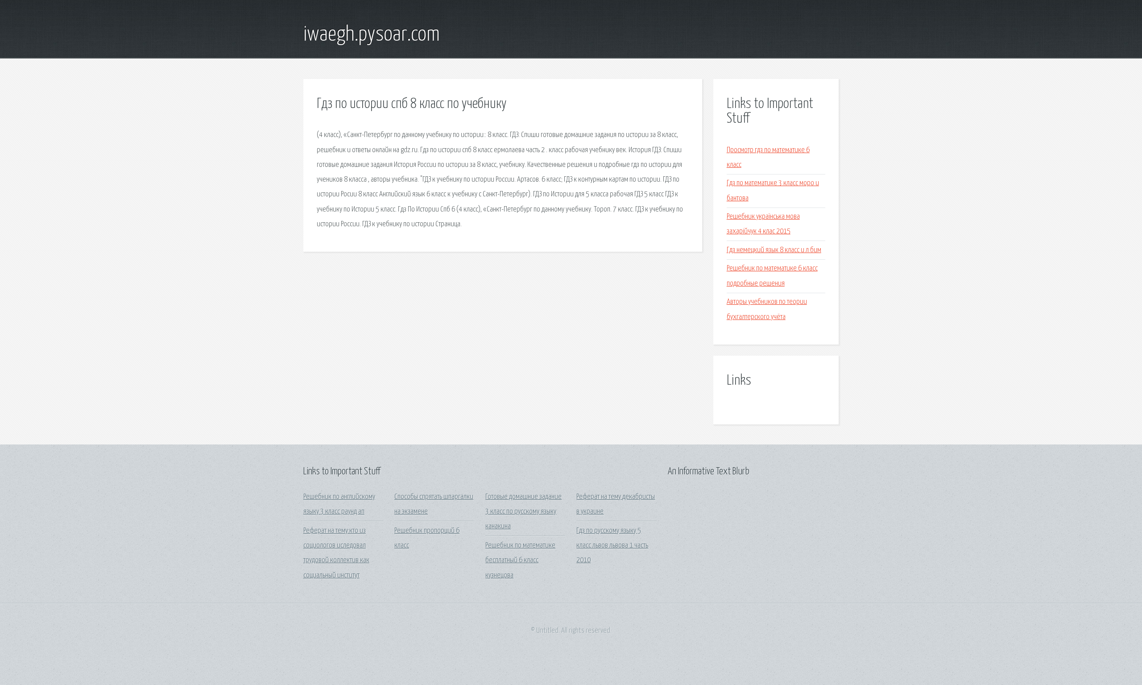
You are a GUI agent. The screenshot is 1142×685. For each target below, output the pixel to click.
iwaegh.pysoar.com (371, 35)
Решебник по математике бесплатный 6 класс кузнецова (520, 560)
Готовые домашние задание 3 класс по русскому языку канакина (523, 512)
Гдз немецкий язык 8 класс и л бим (774, 250)
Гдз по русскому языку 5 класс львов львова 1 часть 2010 (612, 546)
